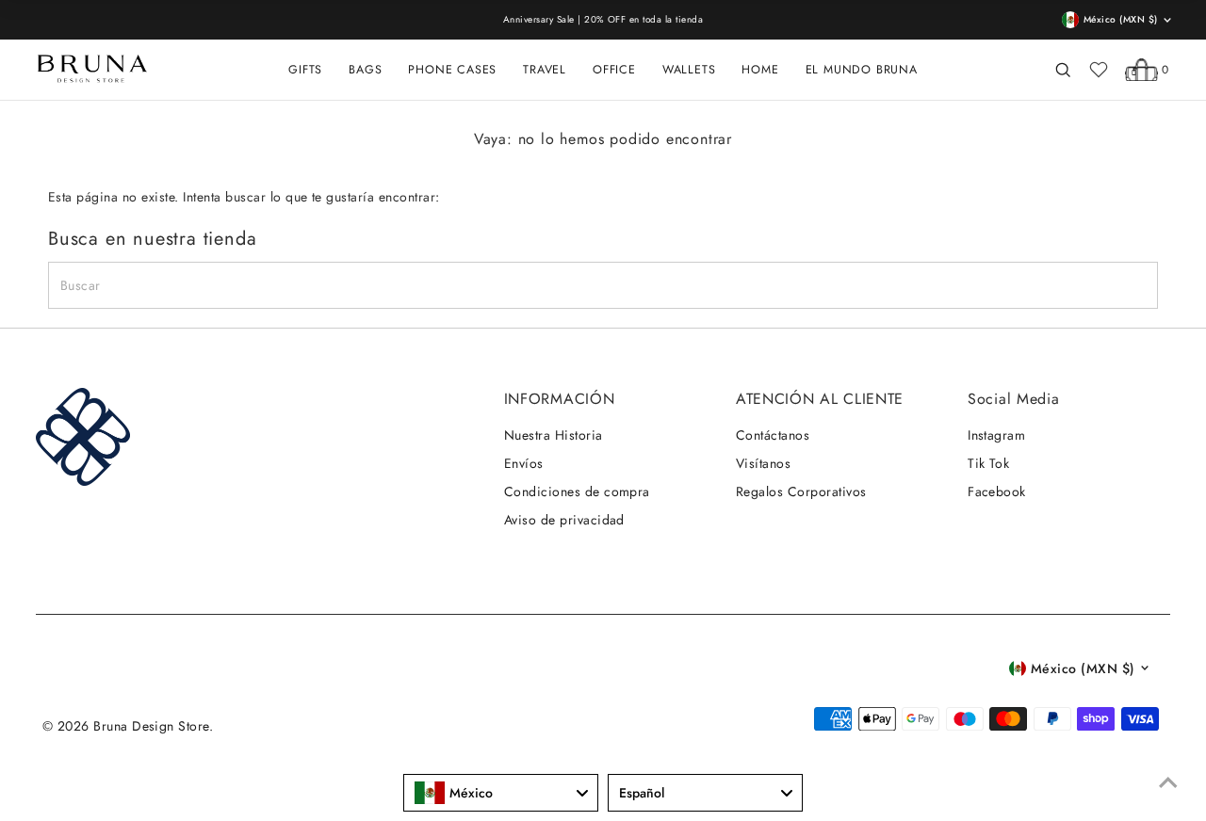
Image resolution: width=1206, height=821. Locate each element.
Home (760, 69)
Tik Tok (988, 463)
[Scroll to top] (1168, 783)
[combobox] (500, 793)
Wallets (689, 69)
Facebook (997, 491)
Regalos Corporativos (801, 491)
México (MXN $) (1083, 668)
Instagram (996, 435)
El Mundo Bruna (862, 69)
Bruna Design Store (151, 725)
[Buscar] (1062, 69)
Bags (365, 69)
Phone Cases (452, 69)
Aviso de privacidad (564, 519)
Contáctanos (772, 435)
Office (614, 69)
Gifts (305, 69)
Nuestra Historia (553, 435)
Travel (544, 69)
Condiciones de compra (577, 491)
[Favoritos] (1098, 69)
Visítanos (763, 463)
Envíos (524, 463)
